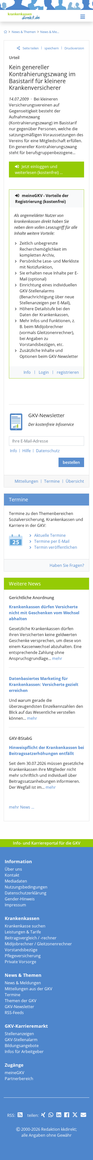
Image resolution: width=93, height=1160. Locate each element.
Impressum (15, 905)
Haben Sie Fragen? (67, 565)
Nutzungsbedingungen (26, 887)
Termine (52, 481)
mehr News (19, 807)
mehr (57, 658)
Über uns (13, 869)
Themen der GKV (20, 1000)
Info (13, 450)
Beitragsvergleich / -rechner (31, 938)
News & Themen (23, 975)
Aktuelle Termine (50, 535)
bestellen (71, 462)
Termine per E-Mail (51, 541)
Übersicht (75, 481)
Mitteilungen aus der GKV (28, 988)
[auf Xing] (43, 1115)
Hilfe (26, 450)
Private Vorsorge (20, 961)
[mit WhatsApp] (50, 1115)
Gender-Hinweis (20, 899)
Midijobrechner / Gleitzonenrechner (38, 944)
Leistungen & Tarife (23, 932)
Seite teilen (31, 48)
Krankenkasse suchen (25, 926)
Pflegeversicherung (23, 955)
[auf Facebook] (66, 1115)
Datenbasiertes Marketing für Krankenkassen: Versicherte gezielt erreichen (43, 684)
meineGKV (14, 1072)
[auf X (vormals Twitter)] (75, 1115)
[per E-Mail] (83, 1115)
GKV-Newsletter (19, 1006)
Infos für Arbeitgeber (24, 1051)
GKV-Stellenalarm (21, 1039)
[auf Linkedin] (58, 1115)
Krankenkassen (22, 918)
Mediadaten (16, 881)
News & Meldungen (23, 983)
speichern (51, 48)
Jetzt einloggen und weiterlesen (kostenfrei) (37, 169)
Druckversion (74, 48)
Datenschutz (48, 450)
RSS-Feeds (14, 1012)
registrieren (68, 372)
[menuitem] (5, 32)
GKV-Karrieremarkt (26, 1026)
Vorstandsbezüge (21, 950)
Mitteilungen (26, 481)
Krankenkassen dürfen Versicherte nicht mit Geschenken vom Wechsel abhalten (44, 612)
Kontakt (12, 875)
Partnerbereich (19, 1078)
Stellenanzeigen (19, 1033)
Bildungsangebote (22, 1045)
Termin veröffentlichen (55, 547)
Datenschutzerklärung (25, 893)
